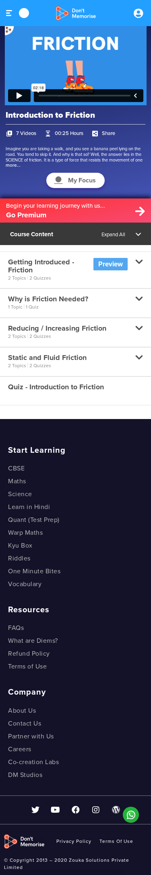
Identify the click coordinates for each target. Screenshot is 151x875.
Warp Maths (25, 533)
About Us (22, 711)
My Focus (82, 180)
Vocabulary (24, 584)
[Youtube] (56, 810)
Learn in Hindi (29, 507)
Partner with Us (31, 736)
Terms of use (116, 841)
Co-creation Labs (33, 762)
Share (108, 133)
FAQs (16, 628)
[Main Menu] (9, 13)
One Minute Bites (34, 571)
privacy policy (73, 841)
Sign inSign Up (138, 13)
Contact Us (24, 724)
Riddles (19, 558)
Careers (19, 749)
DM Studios (25, 775)
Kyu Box (20, 546)
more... (13, 165)
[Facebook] (76, 810)
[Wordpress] (116, 810)
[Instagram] (96, 810)
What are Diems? (33, 641)
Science (20, 494)
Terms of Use (27, 666)
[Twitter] (35, 810)
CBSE (16, 468)
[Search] (24, 13)
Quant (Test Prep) (34, 520)
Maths (17, 481)
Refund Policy (29, 654)
